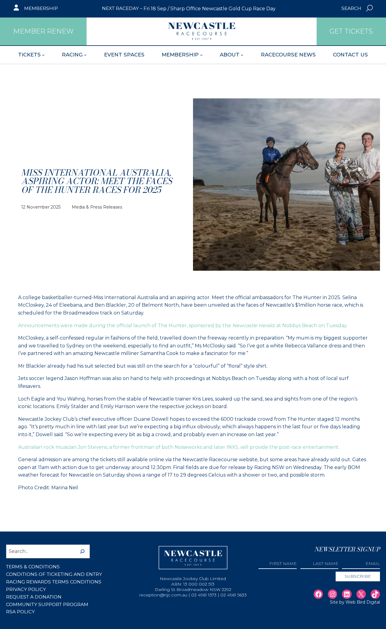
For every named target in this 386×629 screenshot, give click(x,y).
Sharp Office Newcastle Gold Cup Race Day (223, 8)
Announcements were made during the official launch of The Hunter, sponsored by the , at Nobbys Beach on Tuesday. (182, 325)
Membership (41, 8)
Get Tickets (351, 31)
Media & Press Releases (97, 207)
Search (351, 8)
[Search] (82, 551)
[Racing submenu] (85, 54)
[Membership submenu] (201, 54)
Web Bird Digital (363, 602)
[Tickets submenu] (43, 54)
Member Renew (43, 31)
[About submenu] (242, 54)
